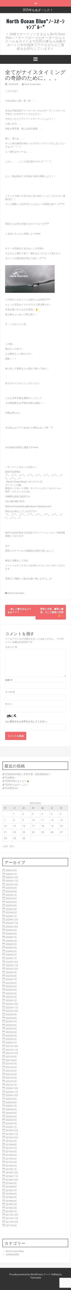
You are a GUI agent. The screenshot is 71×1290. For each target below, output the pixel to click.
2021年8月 (11, 1060)
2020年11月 (12, 1092)
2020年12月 (12, 1088)
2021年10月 (12, 1053)
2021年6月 (11, 1067)
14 (5, 826)
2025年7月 (11, 895)
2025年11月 (12, 881)
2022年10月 (12, 1011)
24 (33, 832)
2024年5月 (11, 944)
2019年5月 (11, 1155)
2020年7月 (11, 1106)
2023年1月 (11, 1000)
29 (14, 838)
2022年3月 (11, 1035)
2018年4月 (11, 1201)
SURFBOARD (12, 1254)
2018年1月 (11, 1211)
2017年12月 (12, 1215)
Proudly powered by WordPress (25, 1274)
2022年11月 (12, 1007)
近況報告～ (11, 777)
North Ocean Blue (32, 84)
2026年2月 (11, 870)
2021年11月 (12, 1049)
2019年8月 (11, 1144)
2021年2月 (11, 1081)
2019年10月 (12, 1137)
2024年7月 (11, 937)
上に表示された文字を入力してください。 (27, 721)
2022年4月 (11, 1032)
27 (61, 832)
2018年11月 (12, 1176)
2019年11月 (12, 1134)
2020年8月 (11, 1102)
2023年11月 (12, 965)
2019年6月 (11, 1151)
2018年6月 (11, 1194)
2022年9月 (11, 1014)
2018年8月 (11, 1186)
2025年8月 (11, 891)
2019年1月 (11, 1169)
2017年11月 (12, 1218)
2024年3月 (11, 951)
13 (61, 820)
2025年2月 (11, 912)
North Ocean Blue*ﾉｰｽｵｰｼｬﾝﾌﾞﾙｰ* (35, 24)
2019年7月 (11, 1148)
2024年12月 (12, 919)
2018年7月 (11, 1190)
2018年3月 (11, 1204)
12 (52, 820)
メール (10, 692)
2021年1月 (11, 1085)
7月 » (12, 846)
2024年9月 (11, 930)
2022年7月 (11, 1021)
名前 (9, 680)
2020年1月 (11, 1127)
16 (24, 826)
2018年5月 (11, 1197)
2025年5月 (11, 902)
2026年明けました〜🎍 (17, 781)
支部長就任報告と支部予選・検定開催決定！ (28, 774)
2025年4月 (11, 905)
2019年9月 (11, 1141)
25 (42, 832)
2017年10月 (12, 1222)
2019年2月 (11, 1165)
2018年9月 (11, 1183)
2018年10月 (12, 1179)
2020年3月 (11, 1120)
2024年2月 (11, 954)
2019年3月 (11, 1162)
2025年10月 (12, 884)
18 (42, 826)
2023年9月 (11, 972)
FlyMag (55, 1274)
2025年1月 (11, 916)
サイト (8, 704)
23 (24, 832)
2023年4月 (11, 990)
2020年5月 (11, 1113)
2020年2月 (11, 1123)
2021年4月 (11, 1074)
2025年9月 (11, 888)
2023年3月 (11, 993)
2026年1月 (11, 874)
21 (5, 832)
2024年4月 (11, 947)
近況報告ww (11, 788)
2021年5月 (11, 1070)
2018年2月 (11, 1208)
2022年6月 (11, 1025)
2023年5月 (11, 986)
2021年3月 (11, 1078)
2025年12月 (12, 877)
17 (33, 826)
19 (52, 826)
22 (14, 832)
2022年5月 (11, 1028)
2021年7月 (11, 1063)
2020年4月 (11, 1116)
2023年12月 (12, 962)
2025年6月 (11, 898)
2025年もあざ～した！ (38, 10)
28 (5, 838)
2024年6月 (11, 941)
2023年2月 (11, 997)
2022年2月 (11, 1039)
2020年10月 (12, 1095)
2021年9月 (11, 1056)
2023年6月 (11, 983)
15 (14, 826)
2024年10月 (12, 926)
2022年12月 (12, 1004)
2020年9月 (11, 1099)
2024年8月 (11, 933)
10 (33, 820)
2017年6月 (11, 1225)
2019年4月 (11, 1158)
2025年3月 (11, 909)
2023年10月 (12, 969)
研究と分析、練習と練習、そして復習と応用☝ (51, 612)
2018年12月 (12, 1172)
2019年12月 (12, 1130)
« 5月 (5, 846)
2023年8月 (11, 976)
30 (24, 838)
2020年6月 (11, 1109)
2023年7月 (11, 979)
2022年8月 (11, 1018)
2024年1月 (11, 958)
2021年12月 (12, 1046)
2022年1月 (11, 1042)
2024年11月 (12, 923)
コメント (11, 647)
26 (52, 832)
